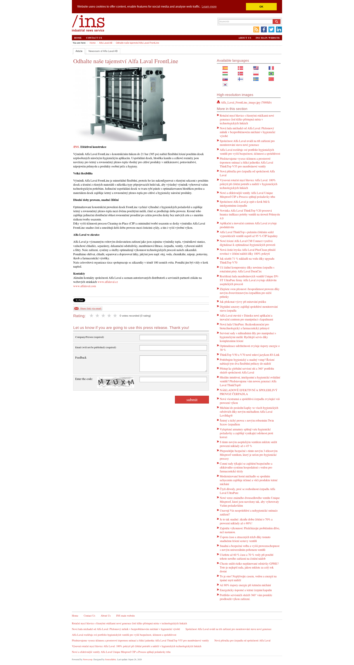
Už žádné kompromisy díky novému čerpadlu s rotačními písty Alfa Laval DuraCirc (247, 269)
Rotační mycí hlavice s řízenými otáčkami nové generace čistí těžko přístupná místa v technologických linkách (247, 119)
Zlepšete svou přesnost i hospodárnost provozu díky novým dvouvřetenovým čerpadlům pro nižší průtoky (250, 293)
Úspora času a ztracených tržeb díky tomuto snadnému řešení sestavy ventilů (245, 539)
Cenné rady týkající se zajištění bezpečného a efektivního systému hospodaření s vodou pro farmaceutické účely (246, 467)
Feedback (80, 357)
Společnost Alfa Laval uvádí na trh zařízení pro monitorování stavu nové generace (247, 143)
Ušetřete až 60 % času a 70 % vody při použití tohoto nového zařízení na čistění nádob (246, 556)
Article (79, 51)
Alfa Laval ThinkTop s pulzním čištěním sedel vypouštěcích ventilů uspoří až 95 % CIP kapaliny (249, 234)
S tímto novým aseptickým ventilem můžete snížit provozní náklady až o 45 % (248, 444)
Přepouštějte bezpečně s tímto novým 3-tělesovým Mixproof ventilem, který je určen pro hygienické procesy (248, 454)
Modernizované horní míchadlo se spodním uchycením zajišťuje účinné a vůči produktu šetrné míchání (248, 480)
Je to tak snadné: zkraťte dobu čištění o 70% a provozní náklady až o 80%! (246, 521)
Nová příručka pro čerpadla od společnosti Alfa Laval (242, 640)
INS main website (268, 37)
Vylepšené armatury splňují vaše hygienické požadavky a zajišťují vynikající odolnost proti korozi (246, 433)
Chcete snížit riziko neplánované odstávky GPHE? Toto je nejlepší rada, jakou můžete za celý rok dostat (249, 567)
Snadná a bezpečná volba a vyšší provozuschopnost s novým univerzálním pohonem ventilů (249, 548)
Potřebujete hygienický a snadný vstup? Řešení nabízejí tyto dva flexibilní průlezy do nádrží (247, 361)
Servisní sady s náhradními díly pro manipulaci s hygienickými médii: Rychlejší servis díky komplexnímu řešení (248, 337)
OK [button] (261, 6)
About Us (244, 37)
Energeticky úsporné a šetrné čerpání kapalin (246, 590)
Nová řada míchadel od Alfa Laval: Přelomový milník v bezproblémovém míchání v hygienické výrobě (247, 132)
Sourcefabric (110, 659)
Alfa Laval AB (105, 43)
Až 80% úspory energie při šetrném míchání (245, 585)
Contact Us (94, 37)
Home (78, 37)
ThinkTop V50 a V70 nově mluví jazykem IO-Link (250, 355)
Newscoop (87, 659)
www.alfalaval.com (84, 286)
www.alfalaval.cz (108, 282)
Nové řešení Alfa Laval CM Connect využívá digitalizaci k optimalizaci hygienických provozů (247, 243)
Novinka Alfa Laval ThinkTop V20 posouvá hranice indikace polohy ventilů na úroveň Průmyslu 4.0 (250, 214)
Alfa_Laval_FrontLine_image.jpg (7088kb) (246, 102)
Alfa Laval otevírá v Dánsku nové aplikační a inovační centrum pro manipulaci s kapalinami (246, 317)
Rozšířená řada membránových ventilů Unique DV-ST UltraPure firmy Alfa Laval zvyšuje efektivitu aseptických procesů (249, 280)
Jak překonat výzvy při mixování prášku (243, 301)
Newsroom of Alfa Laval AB (103, 51)
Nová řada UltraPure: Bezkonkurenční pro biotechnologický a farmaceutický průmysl (244, 326)
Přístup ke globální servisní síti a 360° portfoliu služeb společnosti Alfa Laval (247, 370)
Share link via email (90, 308)
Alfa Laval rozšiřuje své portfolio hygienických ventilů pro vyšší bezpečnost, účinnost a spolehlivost (250, 151)
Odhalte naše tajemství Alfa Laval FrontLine (137, 43)
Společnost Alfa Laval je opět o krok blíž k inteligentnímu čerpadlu (245, 203)
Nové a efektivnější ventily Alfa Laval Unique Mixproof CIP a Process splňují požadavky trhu (247, 195)
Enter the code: (84, 379)
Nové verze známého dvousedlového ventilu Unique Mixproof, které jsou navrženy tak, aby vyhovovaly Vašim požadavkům (250, 501)
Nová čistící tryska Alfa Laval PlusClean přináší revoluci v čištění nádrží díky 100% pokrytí (247, 251)
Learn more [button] (209, 6)
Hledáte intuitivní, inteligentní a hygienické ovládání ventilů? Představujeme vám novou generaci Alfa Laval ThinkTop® (250, 381)
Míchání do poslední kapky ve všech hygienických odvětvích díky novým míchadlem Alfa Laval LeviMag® (249, 411)
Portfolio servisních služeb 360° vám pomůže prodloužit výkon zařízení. (246, 597)
